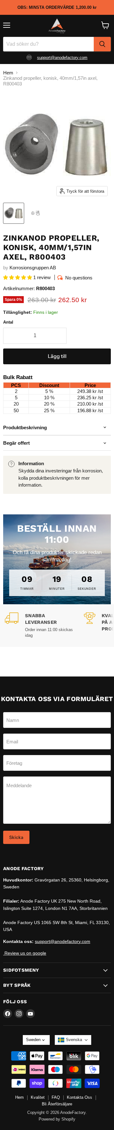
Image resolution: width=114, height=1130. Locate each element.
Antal (8, 322)
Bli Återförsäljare (57, 1104)
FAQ (56, 1097)
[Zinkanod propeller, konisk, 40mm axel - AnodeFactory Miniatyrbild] (13, 213)
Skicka (16, 837)
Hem (8, 72)
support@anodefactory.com (62, 57)
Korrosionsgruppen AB (33, 267)
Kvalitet (38, 1097)
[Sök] (102, 44)
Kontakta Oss (79, 1097)
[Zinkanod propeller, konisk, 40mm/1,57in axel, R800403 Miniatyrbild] (36, 213)
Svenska (74, 1039)
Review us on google (24, 953)
